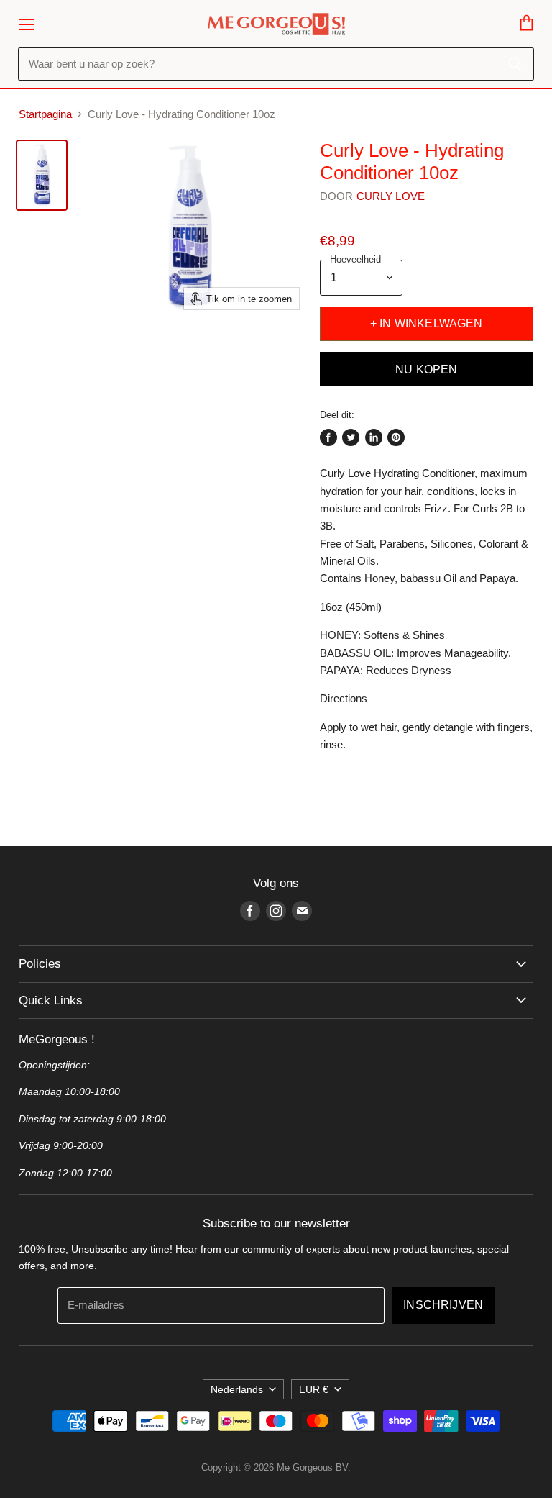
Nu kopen (426, 369)
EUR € (313, 1389)
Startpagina (45, 114)
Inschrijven (443, 1305)
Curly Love (391, 196)
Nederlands (237, 1389)
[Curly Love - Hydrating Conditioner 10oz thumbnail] (41, 175)
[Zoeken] (515, 64)
